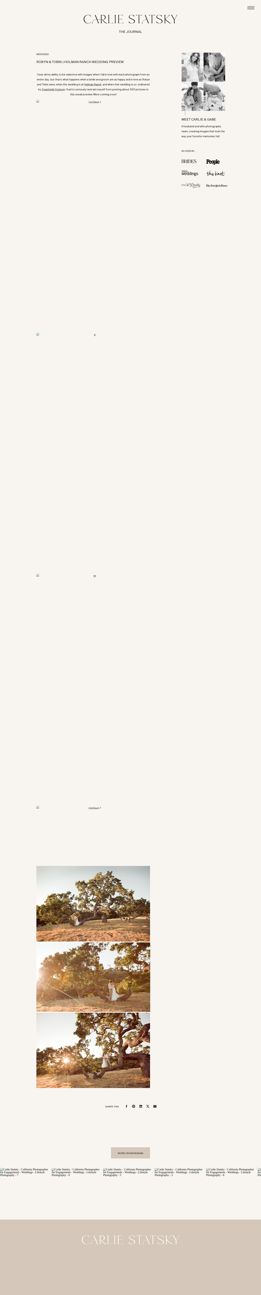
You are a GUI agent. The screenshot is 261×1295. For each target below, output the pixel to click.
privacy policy (53, 1291)
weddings (42, 54)
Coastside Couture (53, 89)
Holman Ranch (93, 84)
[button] (93, 214)
